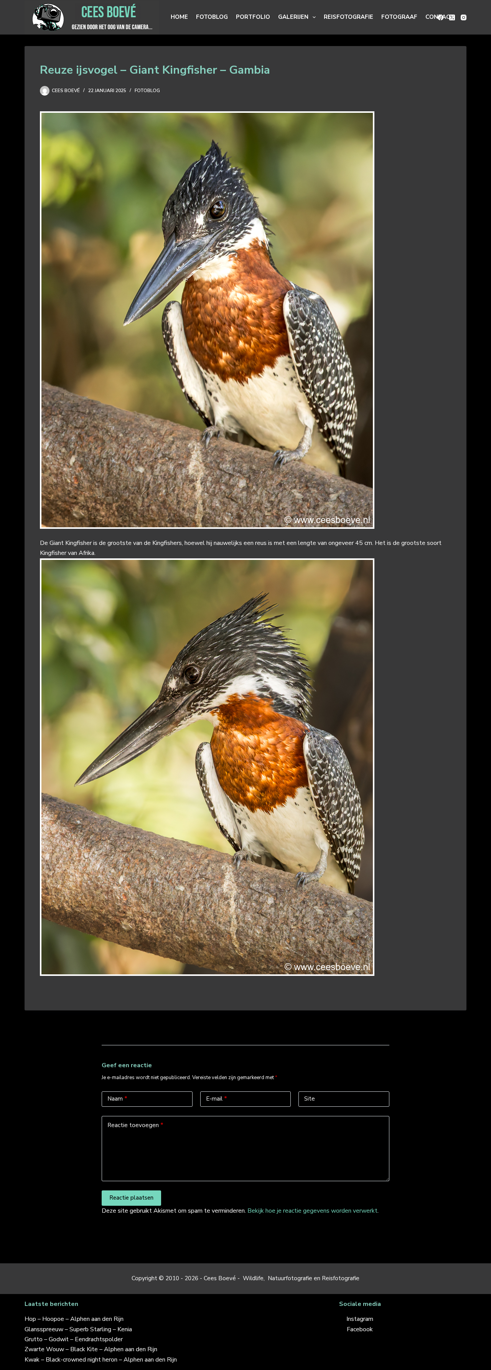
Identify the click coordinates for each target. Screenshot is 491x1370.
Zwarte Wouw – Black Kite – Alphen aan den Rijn (91, 1349)
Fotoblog (212, 17)
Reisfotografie (348, 17)
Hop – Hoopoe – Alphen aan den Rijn (74, 1319)
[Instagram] (463, 17)
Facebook (360, 1329)
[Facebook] (440, 17)
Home (179, 17)
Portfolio (253, 17)
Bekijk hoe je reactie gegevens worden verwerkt (312, 1211)
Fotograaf (399, 17)
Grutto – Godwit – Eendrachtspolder (74, 1339)
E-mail (216, 1099)
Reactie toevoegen (135, 1125)
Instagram (359, 1319)
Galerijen (293, 17)
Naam (117, 1099)
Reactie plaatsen (131, 1198)
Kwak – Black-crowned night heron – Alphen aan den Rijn (101, 1359)
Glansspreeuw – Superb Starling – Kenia (78, 1329)
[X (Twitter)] (452, 17)
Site (309, 1099)
